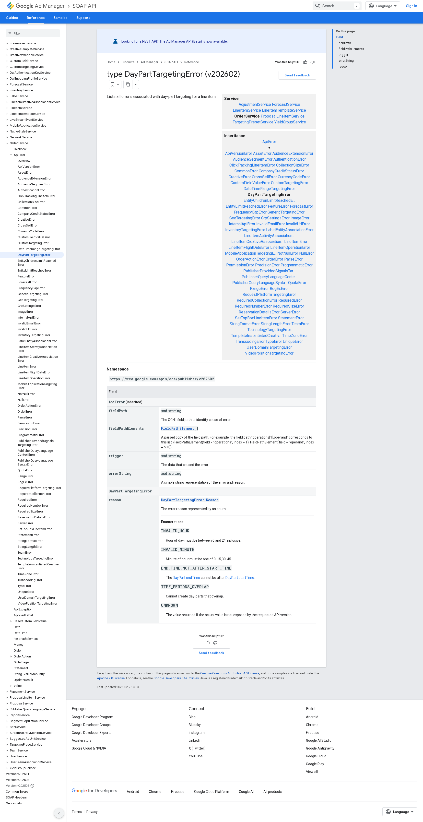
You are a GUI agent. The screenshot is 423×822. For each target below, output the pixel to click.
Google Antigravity (320, 748)
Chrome (312, 725)
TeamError (300, 324)
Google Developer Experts (91, 733)
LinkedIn (195, 740)
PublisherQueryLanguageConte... (269, 276)
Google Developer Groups (91, 725)
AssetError (262, 153)
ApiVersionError (238, 153)
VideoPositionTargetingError (269, 353)
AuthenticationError (289, 159)
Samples (61, 17)
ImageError (300, 218)
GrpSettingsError (275, 218)
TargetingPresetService (253, 122)
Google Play (315, 764)
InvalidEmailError (270, 224)
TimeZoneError (295, 335)
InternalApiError (242, 224)
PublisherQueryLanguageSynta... (259, 282)
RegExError (279, 288)
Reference (36, 17)
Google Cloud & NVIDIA (89, 748)
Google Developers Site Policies (176, 678)
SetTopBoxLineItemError (256, 318)
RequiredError (290, 300)
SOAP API (84, 6)
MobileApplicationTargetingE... (250, 253)
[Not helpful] (312, 62)
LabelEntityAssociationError (290, 229)
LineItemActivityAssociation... (269, 235)
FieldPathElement (177, 428)
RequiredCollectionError (257, 300)
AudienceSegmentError (252, 159)
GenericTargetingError (286, 212)
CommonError (246, 171)
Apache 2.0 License (111, 678)
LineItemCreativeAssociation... (257, 241)
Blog (192, 717)
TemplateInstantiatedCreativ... (256, 335)
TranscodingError (250, 341)
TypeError (274, 341)
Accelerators (82, 740)
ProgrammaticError (297, 265)
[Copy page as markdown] (128, 84)
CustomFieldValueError (250, 182)
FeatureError (278, 206)
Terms (77, 812)
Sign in (411, 6)
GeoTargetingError (244, 218)
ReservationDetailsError (259, 312)
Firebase (312, 733)
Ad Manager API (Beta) (184, 41)
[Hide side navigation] (59, 813)
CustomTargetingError (289, 182)
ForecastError (301, 206)
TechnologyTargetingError (269, 329)
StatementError (291, 318)
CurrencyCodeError (294, 177)
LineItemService (247, 110)
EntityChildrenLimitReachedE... (269, 200)
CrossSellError (264, 177)
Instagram (197, 733)
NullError (306, 253)
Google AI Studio (318, 740)
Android (312, 717)
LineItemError (295, 241)
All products (272, 792)
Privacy (92, 812)
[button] (32, 43)
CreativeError (240, 177)
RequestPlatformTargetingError (269, 294)
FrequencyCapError (250, 212)
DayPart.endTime (186, 578)
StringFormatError (245, 324)
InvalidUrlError (298, 224)
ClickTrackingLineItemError (252, 165)
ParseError (293, 259)
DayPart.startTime (239, 578)
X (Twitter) (197, 748)
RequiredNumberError (253, 306)
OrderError (274, 259)
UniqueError (293, 341)
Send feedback (297, 75)
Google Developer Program (92, 717)
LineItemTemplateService (284, 110)
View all (312, 772)
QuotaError (297, 282)
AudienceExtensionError (292, 153)
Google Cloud (316, 756)
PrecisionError (267, 265)
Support (83, 17)
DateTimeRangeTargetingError (269, 188)
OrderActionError (250, 259)
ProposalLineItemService (283, 116)
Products (128, 62)
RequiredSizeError (288, 306)
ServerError (290, 312)
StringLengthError (276, 324)
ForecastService (286, 104)
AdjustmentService (255, 104)
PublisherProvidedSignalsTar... (269, 271)
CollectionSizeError (292, 165)
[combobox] (337, 5)
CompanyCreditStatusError (281, 171)
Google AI (246, 792)
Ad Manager (50, 6)
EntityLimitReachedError (246, 206)
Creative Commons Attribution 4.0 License (229, 673)
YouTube (196, 756)
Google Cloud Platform (211, 792)
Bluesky (195, 725)
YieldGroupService (290, 122)
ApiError (269, 141)
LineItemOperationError (290, 247)
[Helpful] (305, 62)
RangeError (259, 288)
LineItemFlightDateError (248, 247)
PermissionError (240, 265)
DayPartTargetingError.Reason (190, 500)
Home (111, 62)
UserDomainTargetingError (269, 347)
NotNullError (287, 253)
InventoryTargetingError (245, 229)
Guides (12, 17)
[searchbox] (33, 33)
